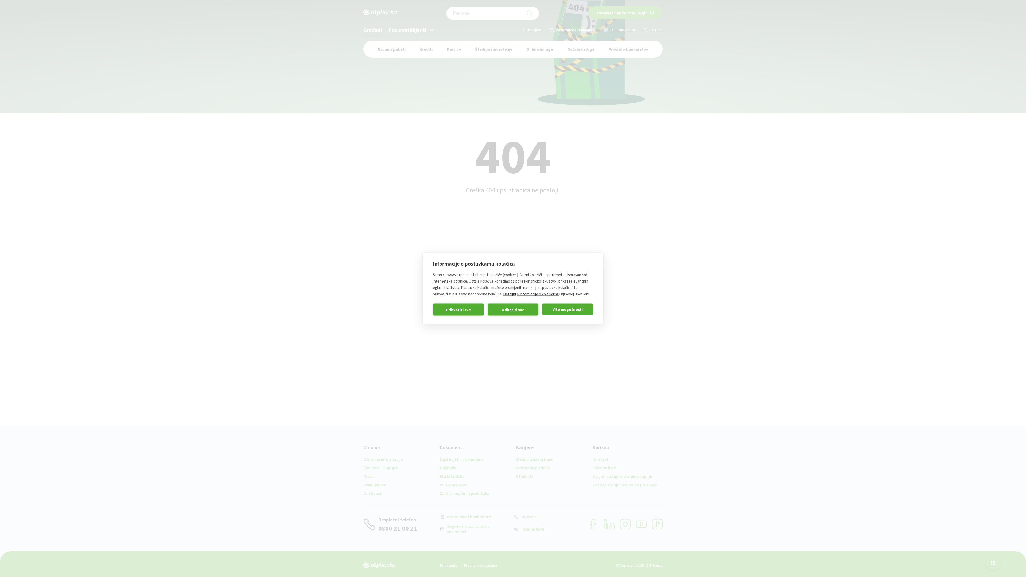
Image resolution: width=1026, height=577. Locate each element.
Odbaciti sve (513, 309)
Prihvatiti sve (458, 309)
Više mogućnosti (568, 309)
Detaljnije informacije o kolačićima (531, 294)
